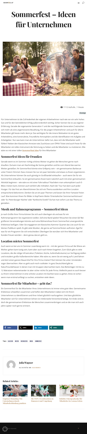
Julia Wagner (26, 362)
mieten (17, 341)
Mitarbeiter (24, 341)
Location (10, 341)
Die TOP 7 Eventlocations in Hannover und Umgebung (42, 400)
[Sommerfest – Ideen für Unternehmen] (43, 68)
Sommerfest (38, 341)
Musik (31, 341)
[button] (10, 328)
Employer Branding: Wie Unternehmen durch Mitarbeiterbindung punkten (14, 401)
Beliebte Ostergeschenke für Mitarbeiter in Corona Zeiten (70, 400)
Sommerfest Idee (30, 150)
